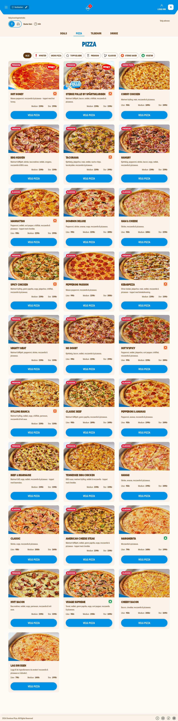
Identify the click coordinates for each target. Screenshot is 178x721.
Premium (95, 55)
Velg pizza (34, 115)
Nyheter (42, 55)
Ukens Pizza (56, 55)
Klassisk (112, 55)
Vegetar (149, 55)
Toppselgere (76, 55)
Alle (27, 55)
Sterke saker (131, 55)
